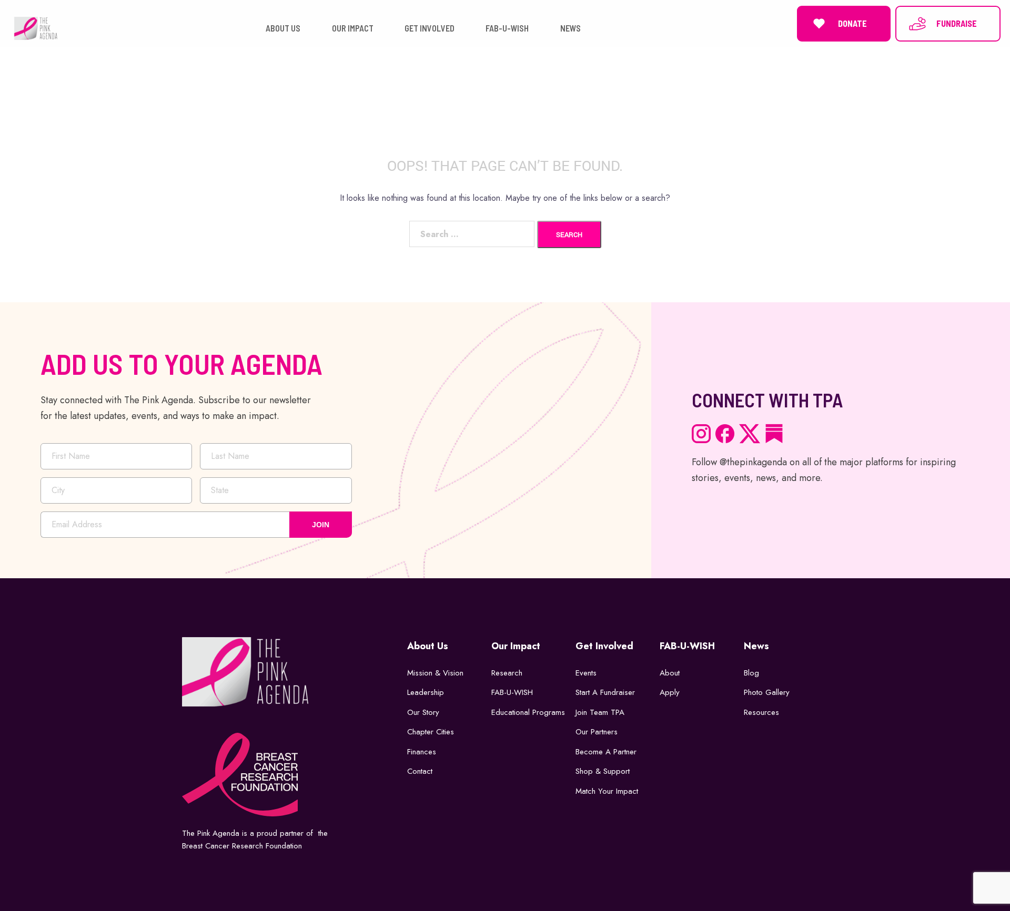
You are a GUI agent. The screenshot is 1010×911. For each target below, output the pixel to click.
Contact (419, 771)
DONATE (852, 23)
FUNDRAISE (956, 23)
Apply (670, 692)
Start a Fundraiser (605, 692)
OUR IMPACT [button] (352, 28)
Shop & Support (602, 771)
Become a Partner (606, 752)
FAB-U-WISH (512, 692)
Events (586, 673)
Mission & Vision (435, 673)
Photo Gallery (767, 692)
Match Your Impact (606, 791)
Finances (421, 752)
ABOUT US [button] (283, 28)
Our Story (423, 712)
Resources (761, 712)
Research (506, 673)
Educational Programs (528, 712)
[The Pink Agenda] (35, 27)
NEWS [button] (570, 28)
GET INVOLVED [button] (429, 28)
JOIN (320, 524)
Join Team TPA (599, 712)
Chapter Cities (430, 732)
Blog (751, 673)
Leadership (425, 692)
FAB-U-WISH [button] (507, 28)
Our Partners (596, 732)
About (670, 673)
